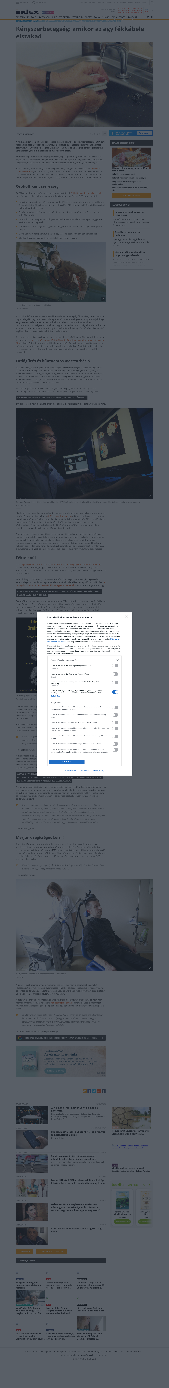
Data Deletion (70, 771)
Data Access (84, 771)
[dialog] (84, 694)
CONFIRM (66, 762)
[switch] (115, 665)
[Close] (127, 617)
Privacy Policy (98, 771)
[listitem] (84, 660)
